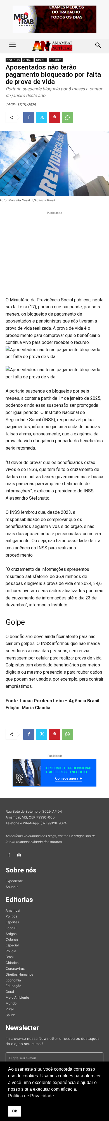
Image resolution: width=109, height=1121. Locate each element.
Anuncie (12, 887)
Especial (12, 945)
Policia (11, 951)
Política (11, 916)
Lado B (11, 928)
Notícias (13, 60)
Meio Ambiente (17, 997)
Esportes (12, 922)
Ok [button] (14, 1111)
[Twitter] (41, 117)
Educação (13, 986)
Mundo (11, 1003)
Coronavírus (15, 968)
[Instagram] (18, 855)
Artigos (11, 934)
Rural (10, 1009)
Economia (13, 980)
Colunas (12, 939)
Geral (27, 60)
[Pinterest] (54, 117)
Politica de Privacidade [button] (31, 1095)
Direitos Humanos (19, 974)
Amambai (13, 910)
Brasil (41, 60)
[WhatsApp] (67, 117)
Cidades (55, 60)
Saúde (11, 1015)
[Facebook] (28, 117)
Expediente (14, 881)
